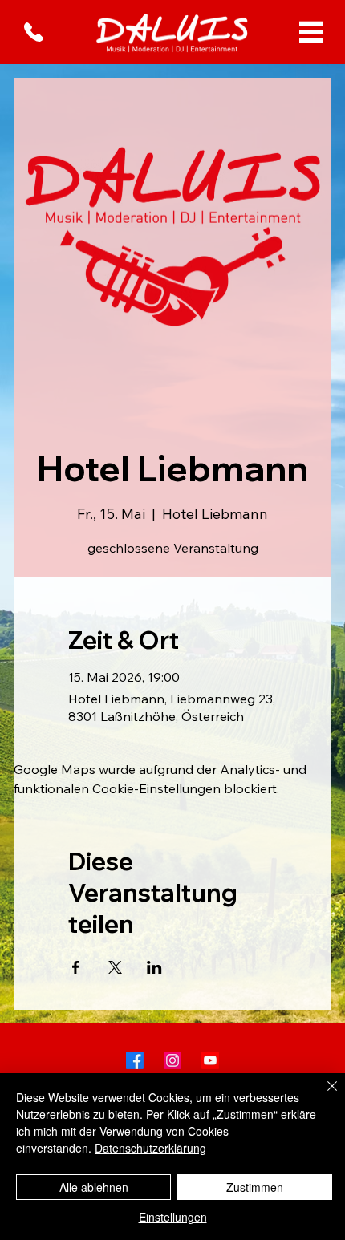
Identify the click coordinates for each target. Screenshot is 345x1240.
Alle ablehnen (93, 1187)
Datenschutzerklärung (150, 1148)
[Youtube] (210, 1060)
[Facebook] (135, 1060)
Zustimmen (254, 1187)
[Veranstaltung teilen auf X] (115, 967)
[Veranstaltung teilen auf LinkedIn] (154, 967)
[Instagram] (172, 1060)
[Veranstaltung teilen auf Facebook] (75, 967)
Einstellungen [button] (173, 1217)
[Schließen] (322, 1095)
